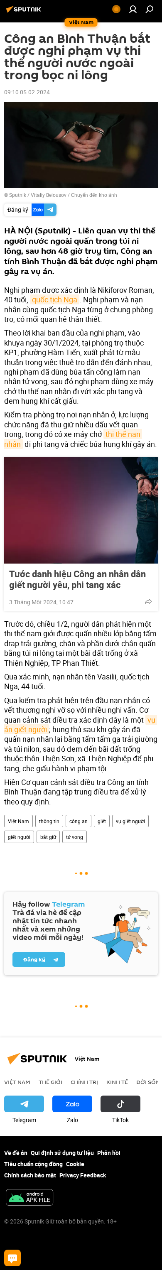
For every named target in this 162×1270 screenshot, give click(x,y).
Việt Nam (18, 821)
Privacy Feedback (82, 1175)
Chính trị (84, 1082)
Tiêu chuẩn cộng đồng (33, 1164)
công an (78, 821)
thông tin (49, 821)
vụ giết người (130, 821)
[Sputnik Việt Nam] (25, 12)
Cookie (75, 1164)
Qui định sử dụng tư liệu (62, 1153)
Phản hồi (108, 1153)
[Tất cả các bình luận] (12, 1258)
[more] (148, 601)
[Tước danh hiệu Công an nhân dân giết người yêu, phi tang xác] (81, 510)
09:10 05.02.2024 (27, 92)
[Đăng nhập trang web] (133, 9)
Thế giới (50, 1082)
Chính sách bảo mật (30, 1175)
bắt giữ (48, 837)
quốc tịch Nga (54, 299)
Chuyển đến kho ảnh (94, 194)
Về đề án (15, 1153)
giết (102, 821)
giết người (19, 837)
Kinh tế (117, 1082)
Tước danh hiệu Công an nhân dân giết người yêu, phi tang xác (77, 579)
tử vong (74, 837)
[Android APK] (29, 1198)
